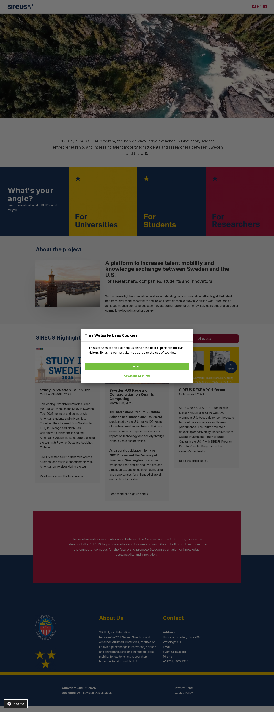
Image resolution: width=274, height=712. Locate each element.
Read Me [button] (18, 704)
